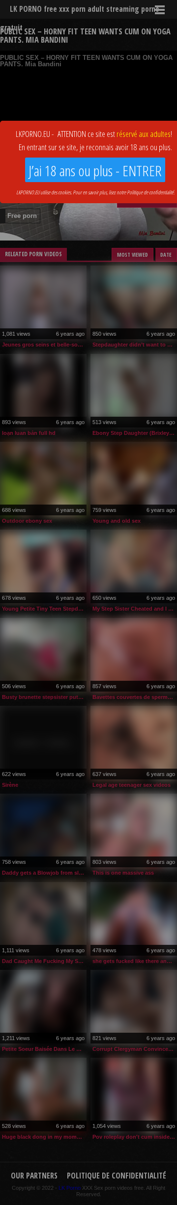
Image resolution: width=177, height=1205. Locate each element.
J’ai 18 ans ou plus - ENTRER (95, 171)
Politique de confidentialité (150, 192)
